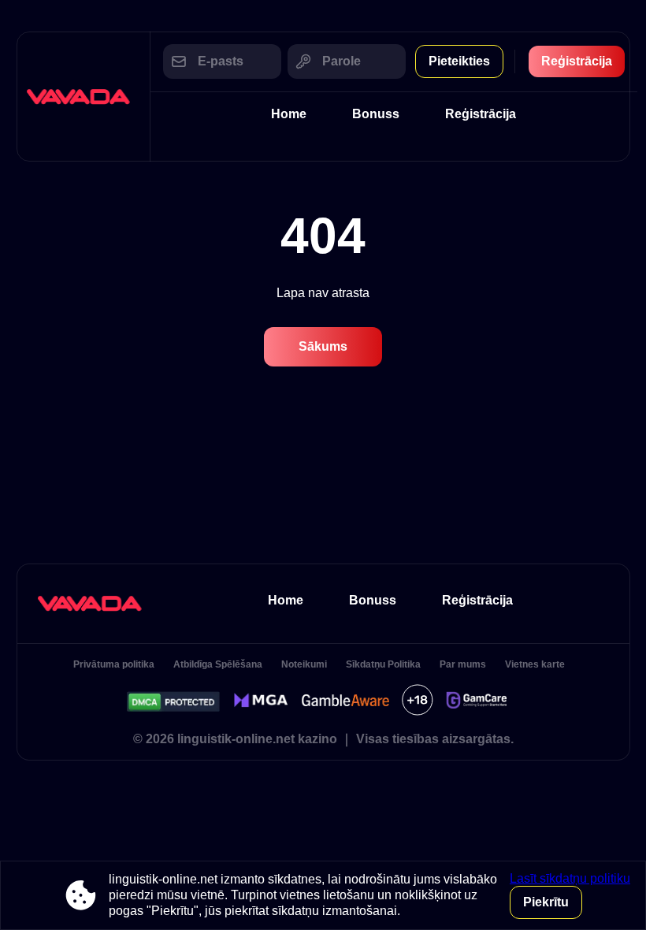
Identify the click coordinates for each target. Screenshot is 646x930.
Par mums (463, 664)
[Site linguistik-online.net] (83, 97)
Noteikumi (304, 664)
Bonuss (375, 114)
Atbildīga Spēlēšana (217, 664)
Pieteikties (459, 61)
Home (288, 114)
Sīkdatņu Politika (383, 664)
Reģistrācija (576, 61)
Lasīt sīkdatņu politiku (570, 878)
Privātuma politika (113, 664)
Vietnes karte (535, 664)
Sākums (323, 346)
